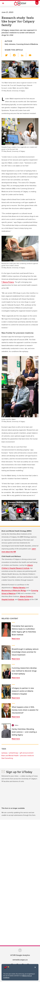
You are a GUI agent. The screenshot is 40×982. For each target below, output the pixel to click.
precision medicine (27, 755)
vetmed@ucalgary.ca (20, 960)
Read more (16, 638)
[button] (7, 55)
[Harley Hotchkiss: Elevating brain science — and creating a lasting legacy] (6, 730)
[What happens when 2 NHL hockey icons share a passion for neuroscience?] (6, 710)
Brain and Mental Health (10, 755)
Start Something (7, 758)
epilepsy (4, 753)
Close (35, 969)
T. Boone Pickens (8, 282)
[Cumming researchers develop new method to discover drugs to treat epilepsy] (6, 671)
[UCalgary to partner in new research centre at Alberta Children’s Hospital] (6, 691)
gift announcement (26, 753)
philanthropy (13, 753)
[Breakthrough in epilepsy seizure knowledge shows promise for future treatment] (6, 652)
